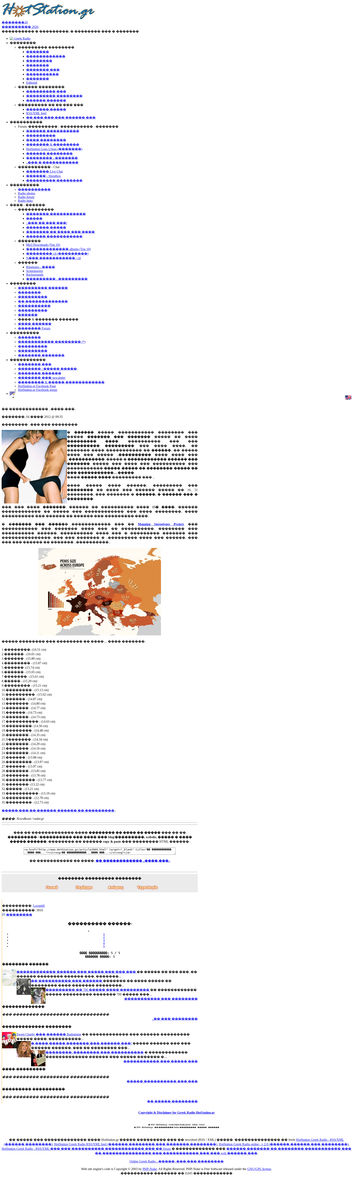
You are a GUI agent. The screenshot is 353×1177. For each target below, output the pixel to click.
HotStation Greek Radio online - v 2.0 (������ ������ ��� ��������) (284, 1144)
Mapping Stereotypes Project (161, 524)
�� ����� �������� (172, 1101)
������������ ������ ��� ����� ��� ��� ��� (77, 972)
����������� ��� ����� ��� (160, 1061)
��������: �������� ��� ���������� (95, 1052)
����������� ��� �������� (161, 999)
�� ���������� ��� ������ (67, 981)
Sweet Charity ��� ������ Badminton (49, 1034)
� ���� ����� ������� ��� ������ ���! (81, 1043)
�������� (19, 914)
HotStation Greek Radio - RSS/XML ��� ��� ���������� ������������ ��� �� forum (86, 1148)
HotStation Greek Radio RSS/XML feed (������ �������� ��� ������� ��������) (135, 1144)
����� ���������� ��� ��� (162, 1081)
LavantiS (39, 905)
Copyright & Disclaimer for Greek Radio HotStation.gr (176, 1112)
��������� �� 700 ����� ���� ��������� (98, 990)
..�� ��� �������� (175, 1019)
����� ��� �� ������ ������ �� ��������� (58, 810)
